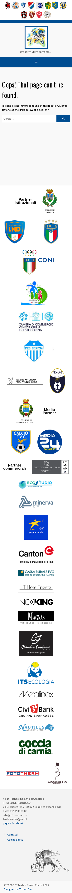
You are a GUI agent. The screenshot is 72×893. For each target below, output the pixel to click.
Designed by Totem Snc (18, 889)
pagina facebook (13, 823)
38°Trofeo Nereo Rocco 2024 (35, 52)
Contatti (12, 834)
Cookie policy (15, 839)
